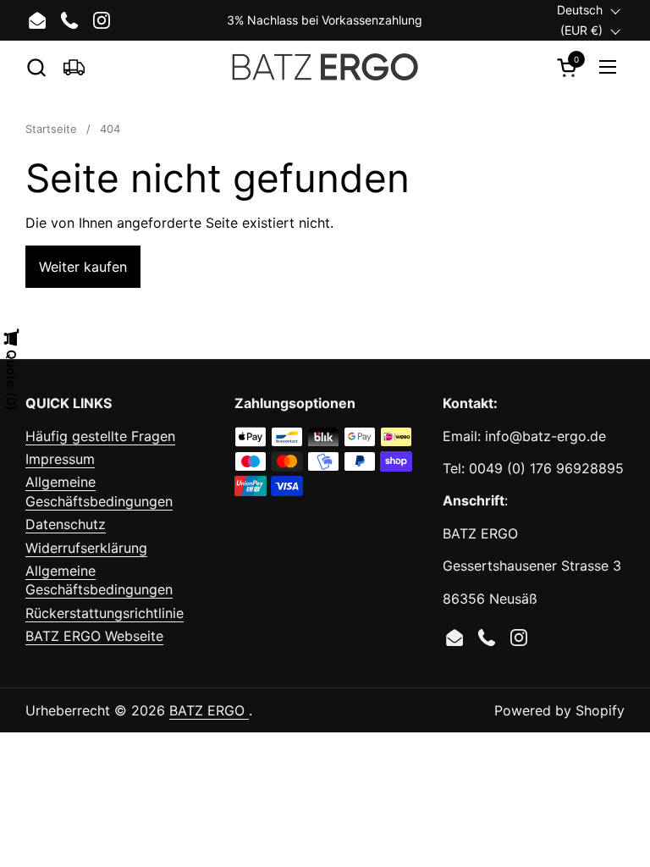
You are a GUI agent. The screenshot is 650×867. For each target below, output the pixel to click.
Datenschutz (65, 524)
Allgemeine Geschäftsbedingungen (99, 491)
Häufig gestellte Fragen (100, 436)
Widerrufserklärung (86, 547)
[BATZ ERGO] (325, 66)
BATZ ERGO (209, 710)
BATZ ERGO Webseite (94, 635)
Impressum (60, 458)
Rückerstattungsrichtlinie (104, 613)
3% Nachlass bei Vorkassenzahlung (324, 20)
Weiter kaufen (83, 266)
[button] (36, 67)
